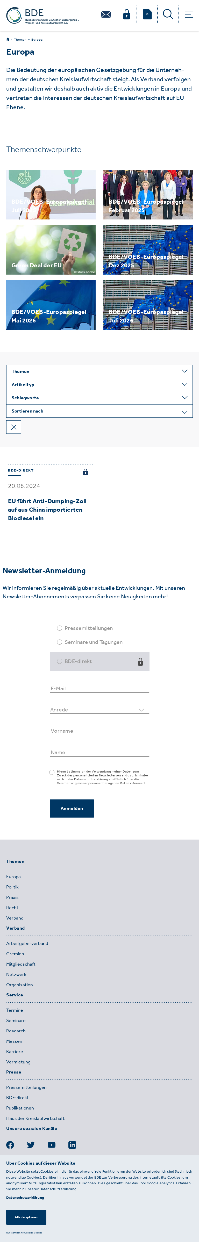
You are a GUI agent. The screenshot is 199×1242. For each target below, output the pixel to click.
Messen (14, 1041)
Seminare (16, 1020)
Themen (20, 39)
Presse (13, 1072)
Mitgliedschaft (20, 964)
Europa (37, 39)
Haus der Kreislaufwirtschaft (35, 1118)
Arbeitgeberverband (27, 943)
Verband (15, 918)
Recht (12, 907)
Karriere (14, 1051)
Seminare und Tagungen (94, 642)
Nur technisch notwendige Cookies (24, 1232)
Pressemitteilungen (89, 628)
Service (14, 995)
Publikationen (20, 1108)
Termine (14, 1010)
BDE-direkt (78, 661)
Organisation (19, 985)
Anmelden (72, 808)
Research (16, 1031)
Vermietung (18, 1062)
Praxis (12, 897)
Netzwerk (16, 974)
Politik (12, 887)
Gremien (15, 954)
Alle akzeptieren (26, 1217)
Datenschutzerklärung (25, 1197)
